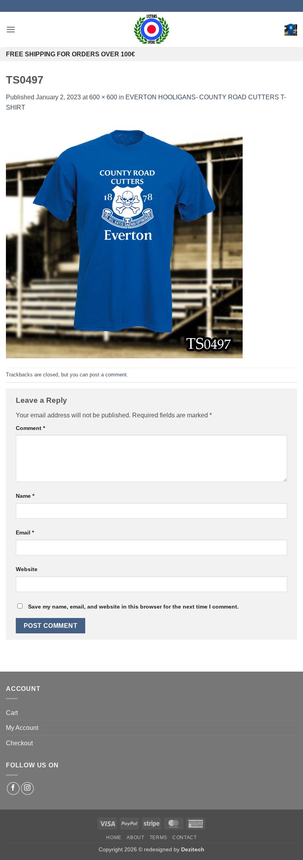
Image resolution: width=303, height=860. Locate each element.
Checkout (19, 743)
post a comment (108, 375)
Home (113, 837)
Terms (158, 837)
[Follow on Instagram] (27, 788)
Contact (184, 837)
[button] (10, 29)
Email (25, 532)
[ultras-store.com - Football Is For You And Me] (151, 29)
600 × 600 (103, 97)
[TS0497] (124, 239)
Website (26, 569)
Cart (12, 712)
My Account (22, 727)
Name (25, 496)
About (135, 837)
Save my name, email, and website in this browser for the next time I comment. (133, 606)
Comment (30, 428)
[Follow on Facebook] (13, 788)
